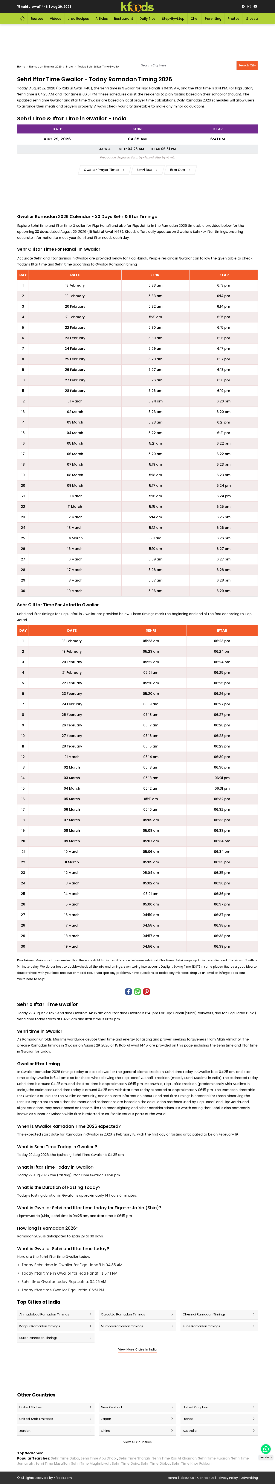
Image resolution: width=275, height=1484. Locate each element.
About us (187, 1478)
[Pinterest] (146, 991)
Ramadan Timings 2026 (45, 66)
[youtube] (255, 6)
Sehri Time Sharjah (134, 1458)
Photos (234, 18)
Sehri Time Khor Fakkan (192, 1463)
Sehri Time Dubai (64, 1458)
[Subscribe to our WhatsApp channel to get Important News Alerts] (266, 1449)
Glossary (253, 18)
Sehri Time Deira (125, 1463)
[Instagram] (249, 6)
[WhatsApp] (137, 991)
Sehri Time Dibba (155, 1463)
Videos (55, 18)
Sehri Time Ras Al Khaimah (174, 1458)
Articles (101, 18)
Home (21, 66)
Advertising (249, 1478)
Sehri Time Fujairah (214, 1458)
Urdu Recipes (78, 18)
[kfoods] (137, 6)
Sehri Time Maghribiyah (90, 1463)
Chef (195, 18)
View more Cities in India (137, 1349)
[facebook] (243, 6)
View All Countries (137, 1442)
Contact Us (205, 1478)
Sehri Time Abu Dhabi (98, 1458)
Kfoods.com (63, 1478)
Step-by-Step (173, 18)
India (69, 66)
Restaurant (123, 18)
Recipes (37, 18)
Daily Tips (147, 18)
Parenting (213, 18)
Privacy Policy (228, 1478)
